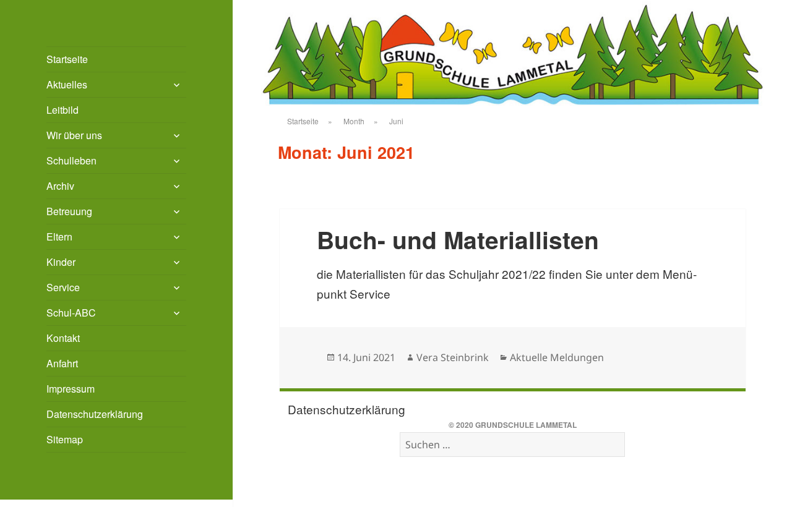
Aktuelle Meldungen (557, 357)
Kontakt (63, 338)
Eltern (59, 236)
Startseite (67, 59)
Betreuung (69, 211)
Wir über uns (74, 135)
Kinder (60, 262)
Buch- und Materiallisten (458, 239)
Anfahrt (62, 363)
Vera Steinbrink (452, 357)
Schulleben (71, 160)
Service (63, 287)
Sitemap (64, 439)
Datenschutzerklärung (94, 414)
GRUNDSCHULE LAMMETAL (526, 424)
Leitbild (62, 110)
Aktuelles (66, 84)
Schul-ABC (71, 312)
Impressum (70, 388)
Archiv (60, 186)
